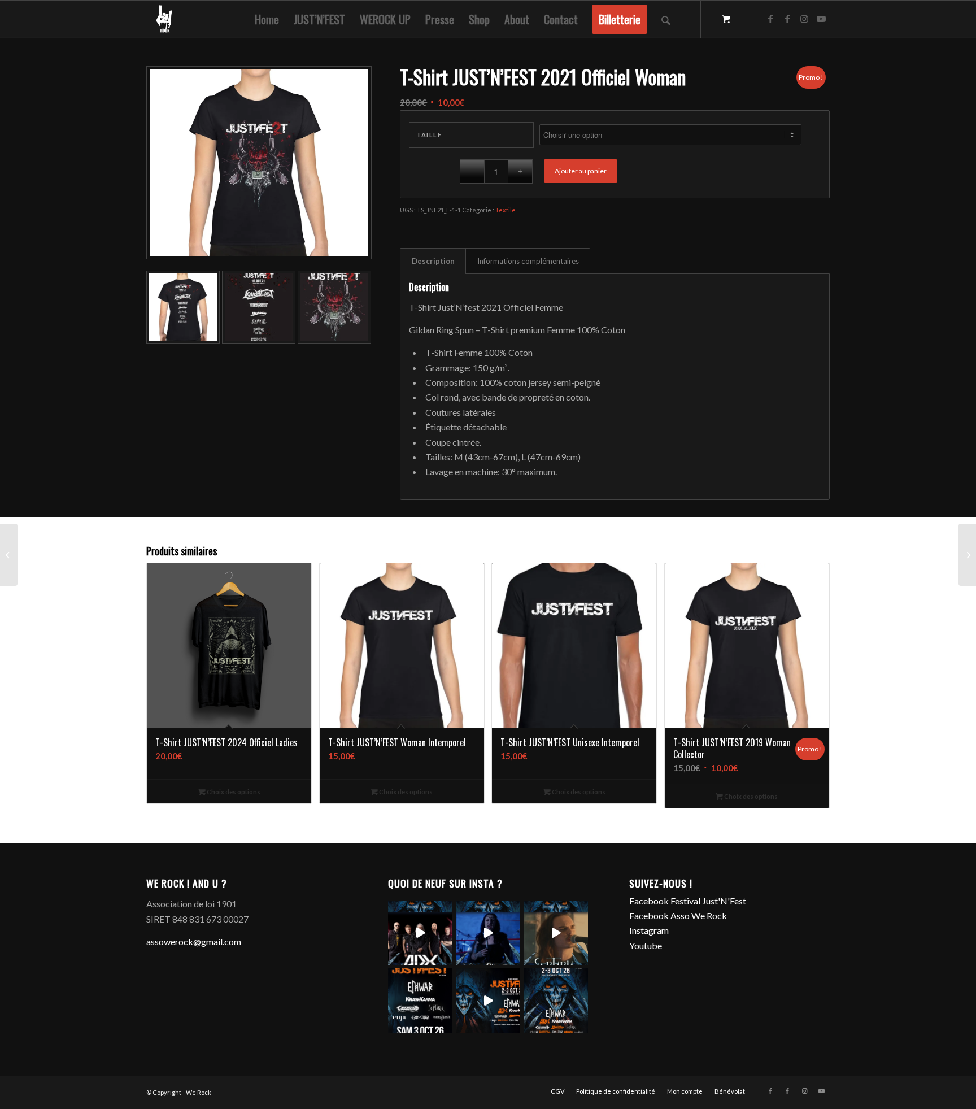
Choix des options (233, 791)
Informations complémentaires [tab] (528, 261)
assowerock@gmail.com (193, 941)
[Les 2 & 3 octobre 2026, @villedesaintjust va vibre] (556, 1000)
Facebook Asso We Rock (678, 915)
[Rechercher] (666, 19)
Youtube (645, 945)
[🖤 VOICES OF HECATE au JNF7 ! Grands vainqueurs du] (488, 933)
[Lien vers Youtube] (821, 18)
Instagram (649, 930)
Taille (429, 134)
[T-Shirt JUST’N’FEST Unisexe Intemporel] (967, 555)
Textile (505, 210)
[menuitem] (266, 19)
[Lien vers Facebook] (770, 18)
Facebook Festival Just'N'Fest (687, 900)
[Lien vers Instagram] (804, 18)
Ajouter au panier (581, 171)
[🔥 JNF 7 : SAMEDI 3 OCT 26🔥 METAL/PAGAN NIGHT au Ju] (420, 1000)
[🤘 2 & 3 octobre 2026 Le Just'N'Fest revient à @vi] (488, 1000)
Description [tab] (433, 261)
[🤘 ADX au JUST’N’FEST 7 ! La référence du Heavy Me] (420, 933)
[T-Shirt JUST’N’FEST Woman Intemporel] (9, 555)
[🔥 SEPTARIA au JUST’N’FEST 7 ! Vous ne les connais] (556, 933)
